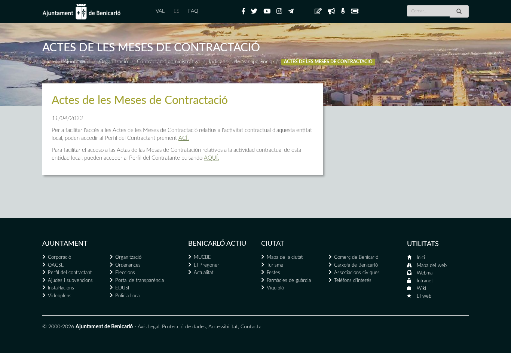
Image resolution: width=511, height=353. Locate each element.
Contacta (251, 326)
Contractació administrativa (168, 61)
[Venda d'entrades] (354, 11)
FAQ (193, 11)
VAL (160, 11)
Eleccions (125, 272)
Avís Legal (148, 326)
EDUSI (122, 288)
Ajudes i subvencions (70, 280)
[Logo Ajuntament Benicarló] (81, 11)
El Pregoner (206, 265)
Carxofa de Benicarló (356, 265)
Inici (47, 61)
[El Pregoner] (331, 11)
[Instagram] (279, 11)
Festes (273, 272)
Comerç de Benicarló (356, 257)
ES (176, 11)
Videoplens (59, 296)
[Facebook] (243, 11)
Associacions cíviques (357, 272)
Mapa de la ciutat (285, 257)
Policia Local (128, 296)
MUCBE (202, 257)
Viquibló (275, 288)
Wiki (421, 288)
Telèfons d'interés (352, 280)
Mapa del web (432, 265)
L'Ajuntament (75, 61)
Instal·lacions (61, 288)
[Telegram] (291, 11)
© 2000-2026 (58, 326)
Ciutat (272, 243)
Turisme (275, 265)
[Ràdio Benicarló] (343, 11)
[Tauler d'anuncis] (318, 11)
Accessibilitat (223, 326)
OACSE (56, 265)
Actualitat (203, 272)
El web (424, 296)
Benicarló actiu (217, 243)
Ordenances (128, 265)
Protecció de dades (184, 326)
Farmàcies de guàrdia (289, 280)
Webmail (426, 273)
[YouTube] (266, 11)
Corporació (59, 257)
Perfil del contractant (70, 272)
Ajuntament (65, 243)
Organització (113, 61)
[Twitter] (254, 11)
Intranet (425, 281)
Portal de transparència (139, 280)
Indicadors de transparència (240, 61)
